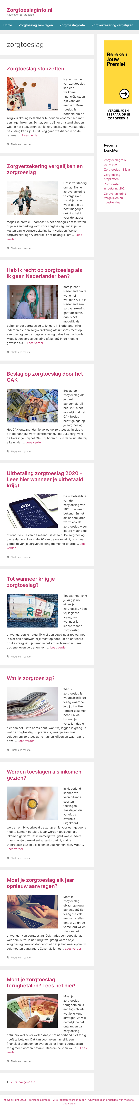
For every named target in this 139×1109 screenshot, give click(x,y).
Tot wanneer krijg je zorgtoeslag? (31, 582)
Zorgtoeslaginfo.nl (29, 10)
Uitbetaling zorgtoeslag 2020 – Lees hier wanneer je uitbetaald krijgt (45, 479)
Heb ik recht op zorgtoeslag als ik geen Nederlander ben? (44, 273)
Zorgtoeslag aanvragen (36, 25)
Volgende (27, 1082)
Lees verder (30, 135)
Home (7, 25)
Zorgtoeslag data (72, 25)
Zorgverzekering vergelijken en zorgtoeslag (115, 198)
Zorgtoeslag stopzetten (35, 68)
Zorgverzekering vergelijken (112, 25)
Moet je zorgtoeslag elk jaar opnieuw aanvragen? (40, 883)
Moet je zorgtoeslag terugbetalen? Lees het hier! (41, 982)
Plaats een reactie (21, 144)
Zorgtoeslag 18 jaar (117, 169)
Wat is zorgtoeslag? (31, 678)
